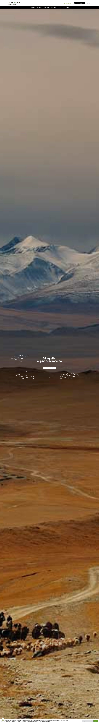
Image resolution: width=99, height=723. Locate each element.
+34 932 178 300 (67, 3)
